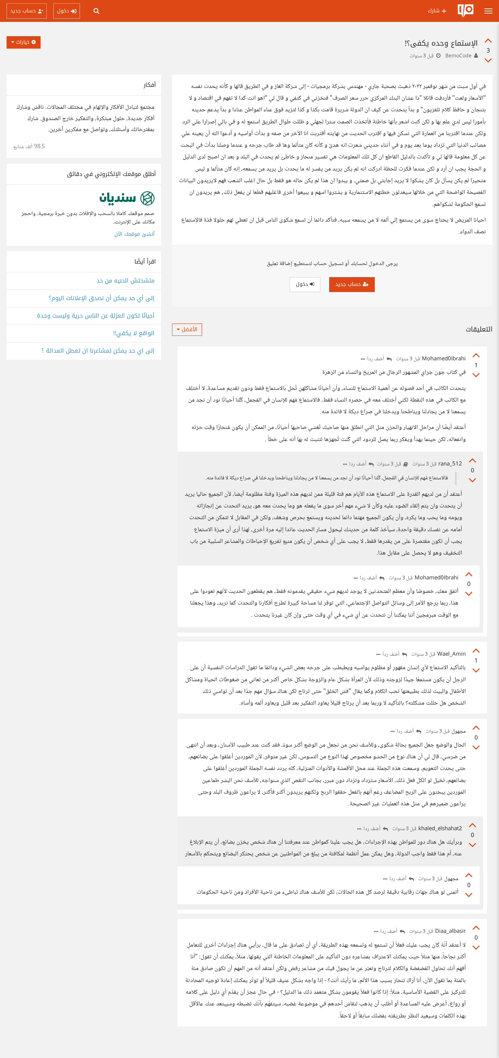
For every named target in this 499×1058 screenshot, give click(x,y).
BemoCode (458, 56)
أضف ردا (376, 359)
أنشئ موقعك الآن (134, 234)
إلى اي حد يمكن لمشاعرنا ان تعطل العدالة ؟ (98, 351)
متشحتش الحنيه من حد (125, 281)
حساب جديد (349, 284)
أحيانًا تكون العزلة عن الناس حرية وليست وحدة (96, 316)
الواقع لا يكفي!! (134, 333)
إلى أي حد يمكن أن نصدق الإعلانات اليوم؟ (102, 298)
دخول (303, 284)
